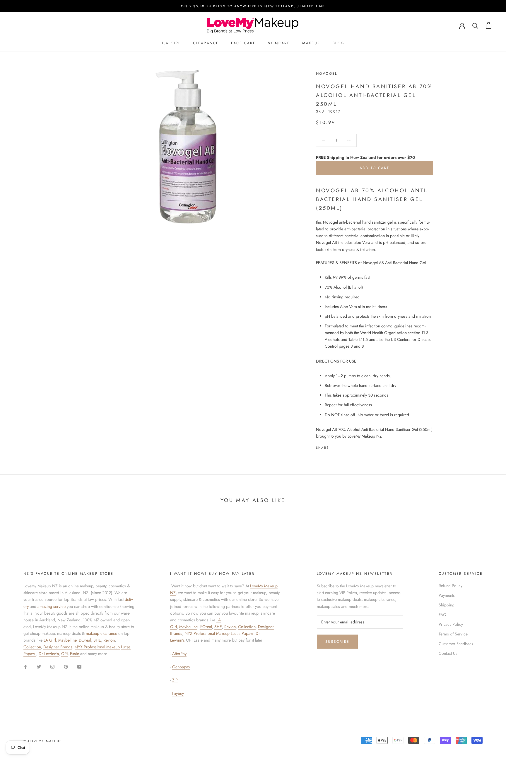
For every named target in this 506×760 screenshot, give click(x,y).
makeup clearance (102, 633)
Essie (75, 654)
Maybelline (67, 640)
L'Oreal (85, 640)
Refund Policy (450, 586)
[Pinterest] (349, 446)
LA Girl (50, 640)
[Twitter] (342, 446)
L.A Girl (171, 43)
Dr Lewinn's (49, 654)
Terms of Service (453, 634)
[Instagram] (52, 666)
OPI (64, 654)
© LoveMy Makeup (42, 741)
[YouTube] (79, 666)
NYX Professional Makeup (97, 647)
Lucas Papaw (242, 633)
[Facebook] (334, 446)
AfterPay (179, 654)
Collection (32, 647)
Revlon (109, 640)
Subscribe (337, 641)
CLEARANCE (206, 43)
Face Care (243, 43)
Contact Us (448, 653)
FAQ (442, 615)
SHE (97, 640)
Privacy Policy (451, 624)
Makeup (311, 43)
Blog (338, 43)
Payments (447, 595)
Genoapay (181, 667)
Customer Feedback (456, 644)
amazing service (51, 606)
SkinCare (279, 43)
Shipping (446, 605)
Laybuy (178, 693)
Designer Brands (57, 647)
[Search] (475, 25)
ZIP (175, 680)
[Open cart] (488, 25)
